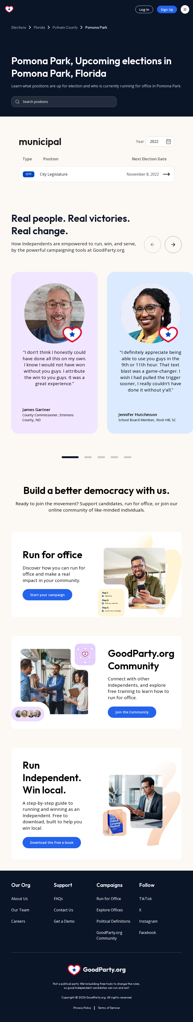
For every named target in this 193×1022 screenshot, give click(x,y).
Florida (39, 27)
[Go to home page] (9, 9)
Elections (18, 27)
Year (140, 141)
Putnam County (65, 27)
